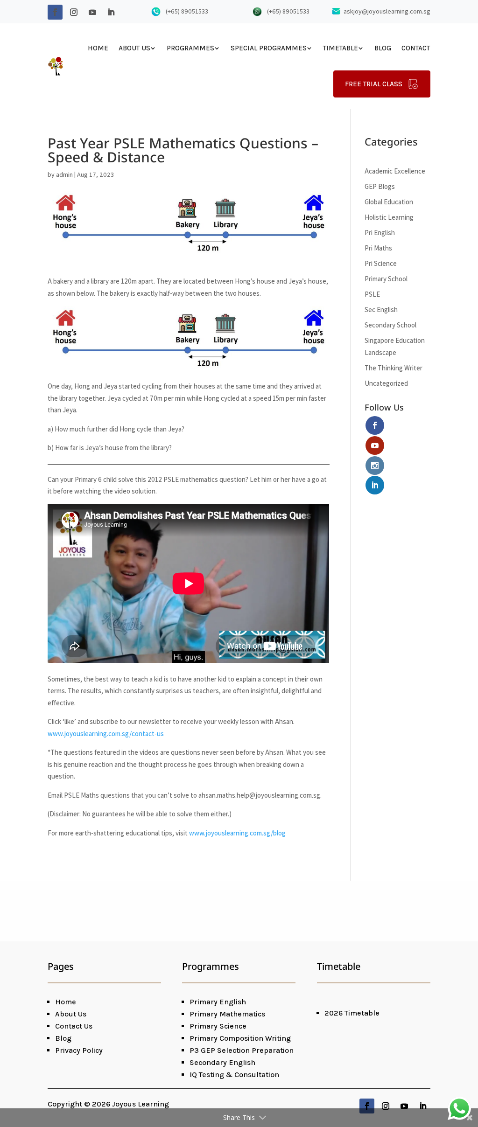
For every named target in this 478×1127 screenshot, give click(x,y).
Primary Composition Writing (240, 1038)
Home (98, 48)
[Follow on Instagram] (73, 12)
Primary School (386, 278)
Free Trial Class (373, 84)
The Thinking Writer (393, 367)
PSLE (372, 294)
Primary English (218, 1001)
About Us (134, 48)
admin (64, 174)
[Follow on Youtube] (92, 12)
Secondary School (390, 324)
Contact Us (73, 1026)
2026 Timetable (352, 1013)
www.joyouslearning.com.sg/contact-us (106, 733)
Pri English (380, 232)
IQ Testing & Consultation (234, 1074)
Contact (415, 48)
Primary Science (218, 1026)
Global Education (389, 201)
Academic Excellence (395, 171)
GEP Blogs (380, 186)
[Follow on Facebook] (55, 12)
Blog (382, 48)
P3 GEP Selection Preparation (242, 1050)
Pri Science (381, 263)
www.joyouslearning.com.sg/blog (237, 832)
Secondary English (222, 1062)
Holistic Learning (389, 217)
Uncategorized (386, 383)
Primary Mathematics (227, 1013)
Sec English (381, 309)
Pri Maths (378, 247)
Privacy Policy (79, 1050)
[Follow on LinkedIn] (111, 12)
